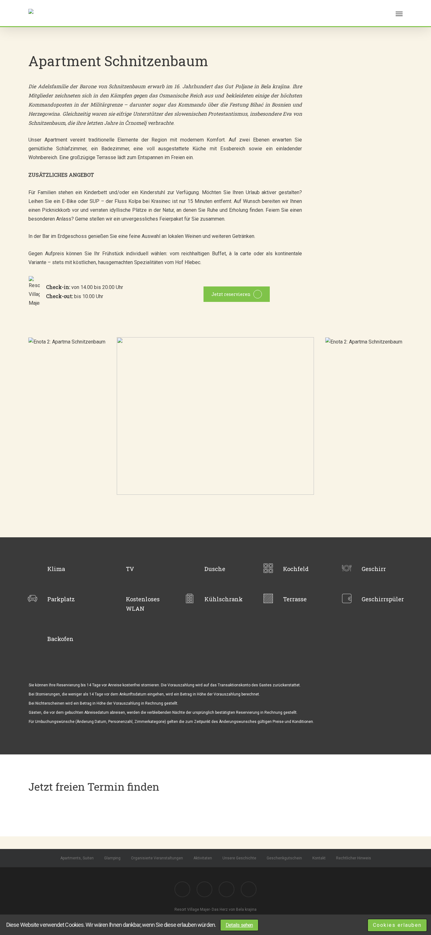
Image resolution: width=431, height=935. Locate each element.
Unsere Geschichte (239, 858)
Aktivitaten (202, 858)
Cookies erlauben (397, 925)
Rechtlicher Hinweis (353, 858)
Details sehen (239, 925)
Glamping (112, 858)
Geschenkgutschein (284, 858)
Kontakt (319, 858)
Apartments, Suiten (77, 858)
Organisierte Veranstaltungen (157, 858)
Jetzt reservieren (231, 294)
